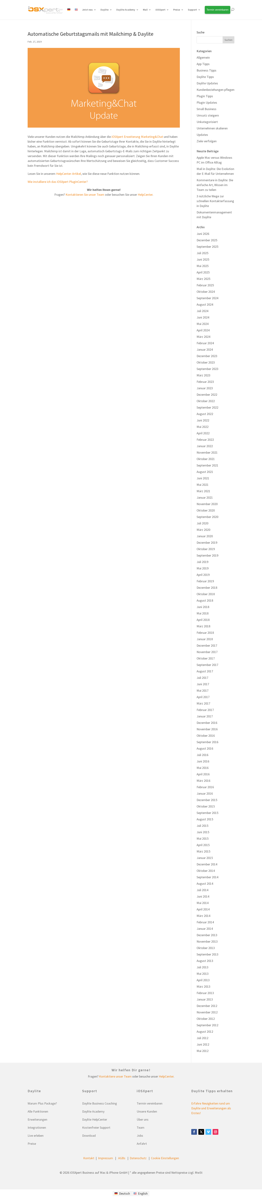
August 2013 (205, 961)
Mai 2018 (203, 613)
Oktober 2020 (206, 510)
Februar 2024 (205, 343)
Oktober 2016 (206, 735)
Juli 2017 (202, 678)
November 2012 (207, 1012)
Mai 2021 (203, 485)
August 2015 (205, 819)
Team (140, 1127)
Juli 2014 (202, 890)
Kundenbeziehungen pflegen (215, 90)
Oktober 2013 (206, 948)
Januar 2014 (205, 929)
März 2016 (203, 781)
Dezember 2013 (207, 935)
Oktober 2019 (206, 549)
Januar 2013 (205, 999)
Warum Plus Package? (42, 1103)
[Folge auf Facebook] (194, 1132)
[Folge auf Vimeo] (208, 1132)
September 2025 (207, 246)
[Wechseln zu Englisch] (76, 14)
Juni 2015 (203, 832)
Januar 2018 (205, 639)
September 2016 (207, 742)
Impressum (105, 1158)
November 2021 (207, 452)
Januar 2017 (205, 716)
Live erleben (35, 1135)
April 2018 (203, 620)
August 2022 (205, 414)
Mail (145, 9)
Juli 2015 (202, 826)
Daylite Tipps (205, 77)
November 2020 (207, 504)
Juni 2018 (203, 607)
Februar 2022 (205, 440)
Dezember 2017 (207, 645)
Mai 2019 (203, 568)
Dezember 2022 (207, 394)
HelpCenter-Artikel (68, 174)
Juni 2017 (203, 684)
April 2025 (203, 272)
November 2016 (207, 729)
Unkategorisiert (207, 122)
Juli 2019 (202, 562)
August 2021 (205, 472)
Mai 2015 (203, 838)
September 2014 (207, 877)
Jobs (140, 1135)
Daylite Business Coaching (99, 1103)
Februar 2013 (205, 993)
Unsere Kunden (147, 1111)
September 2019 (207, 555)
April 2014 (203, 909)
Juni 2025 (203, 259)
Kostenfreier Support (96, 1127)
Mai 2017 (203, 690)
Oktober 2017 (206, 658)
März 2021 (203, 491)
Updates (202, 135)
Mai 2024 (203, 324)
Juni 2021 (203, 478)
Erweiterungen (37, 1119)
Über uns (142, 1119)
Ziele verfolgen (207, 141)
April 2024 (203, 330)
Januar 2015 (205, 858)
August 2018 (205, 600)
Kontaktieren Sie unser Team (85, 194)
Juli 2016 (202, 755)
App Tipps (203, 64)
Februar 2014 (205, 922)
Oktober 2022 (206, 401)
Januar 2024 (205, 349)
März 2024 (203, 337)
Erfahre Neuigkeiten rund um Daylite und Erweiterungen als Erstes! (211, 1108)
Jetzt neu (87, 9)
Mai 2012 (203, 1051)
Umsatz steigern (208, 115)
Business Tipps (206, 70)
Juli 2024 (202, 311)
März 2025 (203, 279)
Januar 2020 (205, 536)
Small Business (206, 109)
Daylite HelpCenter (94, 1119)
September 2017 (207, 665)
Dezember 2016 (207, 723)
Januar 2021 (205, 497)
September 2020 (207, 517)
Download (89, 1135)
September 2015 (207, 813)
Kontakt (88, 1158)
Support (192, 9)
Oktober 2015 (206, 806)
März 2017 (203, 703)
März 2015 (203, 851)
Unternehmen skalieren (212, 128)
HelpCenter (145, 194)
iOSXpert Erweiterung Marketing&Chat (137, 137)
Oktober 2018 (206, 594)
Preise (32, 1144)
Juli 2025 (202, 253)
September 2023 (207, 369)
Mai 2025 (203, 266)
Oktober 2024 (206, 292)
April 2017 (203, 697)
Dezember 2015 (207, 800)
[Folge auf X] (201, 1132)
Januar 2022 (205, 446)
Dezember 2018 (207, 588)
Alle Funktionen (38, 1111)
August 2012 (205, 1031)
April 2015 (203, 845)
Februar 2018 (205, 633)
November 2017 (207, 652)
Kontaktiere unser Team (115, 1076)
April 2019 (203, 575)
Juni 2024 (203, 317)
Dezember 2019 (207, 542)
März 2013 (203, 986)
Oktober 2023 (206, 362)
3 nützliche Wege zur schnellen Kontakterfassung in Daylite (215, 201)
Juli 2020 (202, 523)
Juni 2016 (203, 761)
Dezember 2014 (207, 864)
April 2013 (203, 980)
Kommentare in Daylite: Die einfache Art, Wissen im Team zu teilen (215, 185)
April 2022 (203, 433)
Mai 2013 (203, 974)
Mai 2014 (203, 903)
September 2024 (207, 298)
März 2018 (203, 626)
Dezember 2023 (207, 356)
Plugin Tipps (205, 96)
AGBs (121, 1158)
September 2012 (207, 1025)
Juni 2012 (203, 1044)
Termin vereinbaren (149, 1103)
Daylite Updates (207, 83)
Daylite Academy (125, 9)
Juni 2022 (203, 420)
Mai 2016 (203, 768)
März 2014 (203, 916)
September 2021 (207, 465)
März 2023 (203, 375)
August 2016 (205, 748)
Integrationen (37, 1127)
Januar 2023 (205, 388)
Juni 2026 (203, 234)
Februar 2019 (205, 581)
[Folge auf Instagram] (215, 1132)
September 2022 (207, 407)
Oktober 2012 (206, 1019)
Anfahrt (142, 1144)
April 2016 (203, 774)
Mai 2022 (203, 427)
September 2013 (207, 954)
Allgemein (203, 57)
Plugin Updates (207, 102)
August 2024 (205, 304)
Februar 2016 (205, 787)
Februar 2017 (205, 710)
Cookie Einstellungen (165, 1158)
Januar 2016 (205, 793)
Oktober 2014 (206, 871)
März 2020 (203, 530)
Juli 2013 (202, 967)
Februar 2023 (205, 382)
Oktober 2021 (206, 459)
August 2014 (205, 883)
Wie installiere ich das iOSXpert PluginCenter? (58, 182)
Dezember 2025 (207, 240)
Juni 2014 (203, 896)
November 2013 (207, 941)
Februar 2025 (205, 285)
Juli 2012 (202, 1038)
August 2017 (205, 671)
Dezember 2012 (207, 1006)
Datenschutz (138, 1158)
